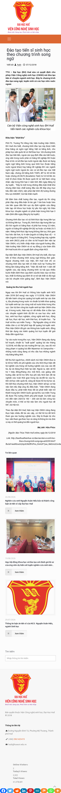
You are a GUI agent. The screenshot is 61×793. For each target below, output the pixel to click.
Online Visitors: (21, 764)
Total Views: (19, 778)
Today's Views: (20, 771)
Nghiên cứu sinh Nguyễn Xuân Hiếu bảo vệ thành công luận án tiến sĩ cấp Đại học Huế (29, 502)
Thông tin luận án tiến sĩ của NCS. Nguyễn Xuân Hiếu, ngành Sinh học (29, 625)
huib (19, 65)
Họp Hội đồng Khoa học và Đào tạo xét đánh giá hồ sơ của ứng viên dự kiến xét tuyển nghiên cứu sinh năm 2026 (29, 564)
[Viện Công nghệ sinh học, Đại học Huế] (23, 17)
